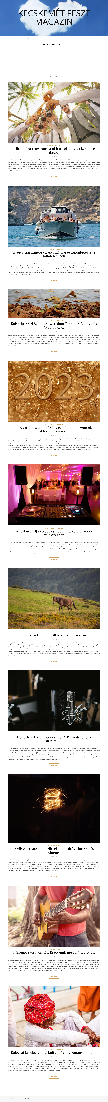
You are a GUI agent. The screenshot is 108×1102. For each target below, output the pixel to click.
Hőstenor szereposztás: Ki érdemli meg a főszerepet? (54, 952)
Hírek (58, 632)
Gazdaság (59, 39)
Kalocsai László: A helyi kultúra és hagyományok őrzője (54, 1052)
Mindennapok (93, 39)
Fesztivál (39, 39)
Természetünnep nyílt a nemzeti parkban (54, 635)
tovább (54, 176)
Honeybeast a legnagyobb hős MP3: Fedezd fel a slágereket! (54, 739)
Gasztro (49, 39)
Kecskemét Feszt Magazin (54, 17)
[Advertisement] (54, 59)
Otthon (46, 44)
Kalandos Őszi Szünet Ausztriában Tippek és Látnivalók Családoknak (54, 325)
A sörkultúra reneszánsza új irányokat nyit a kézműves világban (54, 150)
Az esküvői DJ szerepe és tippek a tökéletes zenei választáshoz (54, 533)
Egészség (29, 39)
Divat (21, 39)
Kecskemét (81, 39)
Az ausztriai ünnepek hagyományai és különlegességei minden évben (54, 254)
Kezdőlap (12, 39)
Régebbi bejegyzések (17, 1087)
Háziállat (70, 39)
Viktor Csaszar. (28, 1099)
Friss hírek (62, 44)
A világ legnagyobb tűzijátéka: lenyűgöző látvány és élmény (54, 850)
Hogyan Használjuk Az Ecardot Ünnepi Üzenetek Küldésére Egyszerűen (54, 429)
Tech (54, 44)
